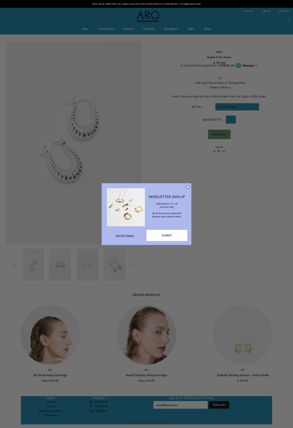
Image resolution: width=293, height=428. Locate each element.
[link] (126, 207)
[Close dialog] (188, 187)
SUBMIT (167, 235)
